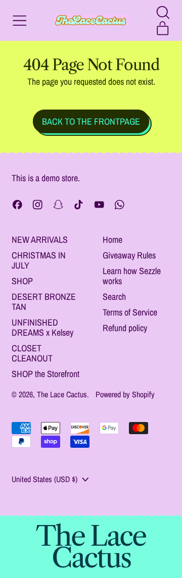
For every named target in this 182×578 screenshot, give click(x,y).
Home (112, 239)
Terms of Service (130, 312)
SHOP (22, 281)
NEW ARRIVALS (40, 239)
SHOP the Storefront (45, 373)
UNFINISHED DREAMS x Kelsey (42, 327)
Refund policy (125, 328)
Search (114, 296)
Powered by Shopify (125, 394)
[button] (163, 13)
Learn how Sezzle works (132, 276)
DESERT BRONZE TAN (44, 301)
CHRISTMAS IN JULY (39, 260)
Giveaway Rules (129, 255)
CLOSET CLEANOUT (32, 353)
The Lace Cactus (62, 394)
